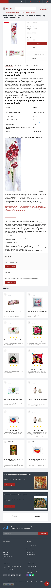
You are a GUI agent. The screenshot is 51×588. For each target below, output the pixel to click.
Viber (27, 575)
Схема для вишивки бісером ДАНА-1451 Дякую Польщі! (13, 429)
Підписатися (43, 533)
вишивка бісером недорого (20, 206)
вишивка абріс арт (9, 210)
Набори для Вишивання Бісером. (21, 197)
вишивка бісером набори (19, 207)
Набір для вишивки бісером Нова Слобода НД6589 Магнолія (14, 312)
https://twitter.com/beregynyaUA (6, 575)
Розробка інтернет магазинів (14, 581)
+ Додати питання (10, 282)
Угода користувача (12, 535)
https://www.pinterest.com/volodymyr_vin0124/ (12, 575)
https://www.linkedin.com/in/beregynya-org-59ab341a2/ (9, 575)
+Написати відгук (10, 266)
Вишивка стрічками (31, 554)
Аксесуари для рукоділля (32, 545)
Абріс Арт (33, 26)
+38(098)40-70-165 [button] (32, 566)
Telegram (30, 575)
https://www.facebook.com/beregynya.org (4, 575)
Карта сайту (5, 552)
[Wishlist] (42, 23)
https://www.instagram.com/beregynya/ (14, 575)
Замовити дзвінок (43, 9)
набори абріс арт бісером (14, 209)
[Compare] (46, 23)
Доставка (34, 52)
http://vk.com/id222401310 (17, 575)
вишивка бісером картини (27, 209)
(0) (37, 22)
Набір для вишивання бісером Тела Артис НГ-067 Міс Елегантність (37, 312)
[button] (21, 1)
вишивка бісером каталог (31, 207)
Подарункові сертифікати (8, 556)
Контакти (5, 550)
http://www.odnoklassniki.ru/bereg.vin (20, 575)
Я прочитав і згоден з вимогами (14, 535)
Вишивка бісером (30, 550)
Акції (4, 558)
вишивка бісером (37, 122)
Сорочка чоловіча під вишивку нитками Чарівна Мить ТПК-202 (37, 400)
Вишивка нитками (30, 552)
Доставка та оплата (19, 65)
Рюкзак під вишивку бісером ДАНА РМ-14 (13, 368)
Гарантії (34, 58)
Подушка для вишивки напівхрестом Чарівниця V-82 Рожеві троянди (37, 340)
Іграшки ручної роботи (31, 546)
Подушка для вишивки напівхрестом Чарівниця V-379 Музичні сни (37, 368)
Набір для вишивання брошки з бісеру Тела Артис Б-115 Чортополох (13, 340)
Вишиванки (29, 548)
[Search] (35, 8)
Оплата (33, 47)
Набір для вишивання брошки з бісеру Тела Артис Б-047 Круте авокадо (13, 400)
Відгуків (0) (29, 65)
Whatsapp (33, 575)
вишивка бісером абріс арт (39, 209)
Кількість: (29, 37)
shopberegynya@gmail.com (33, 569)
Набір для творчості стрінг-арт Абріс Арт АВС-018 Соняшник (13, 460)
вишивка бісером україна (33, 206)
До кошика (37, 43)
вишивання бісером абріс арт (20, 210)
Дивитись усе (9, 485)
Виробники (5, 554)
